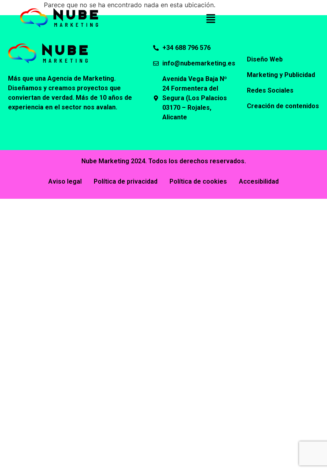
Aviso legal (65, 181)
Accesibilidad (259, 181)
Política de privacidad (126, 181)
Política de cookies (198, 181)
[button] (211, 19)
